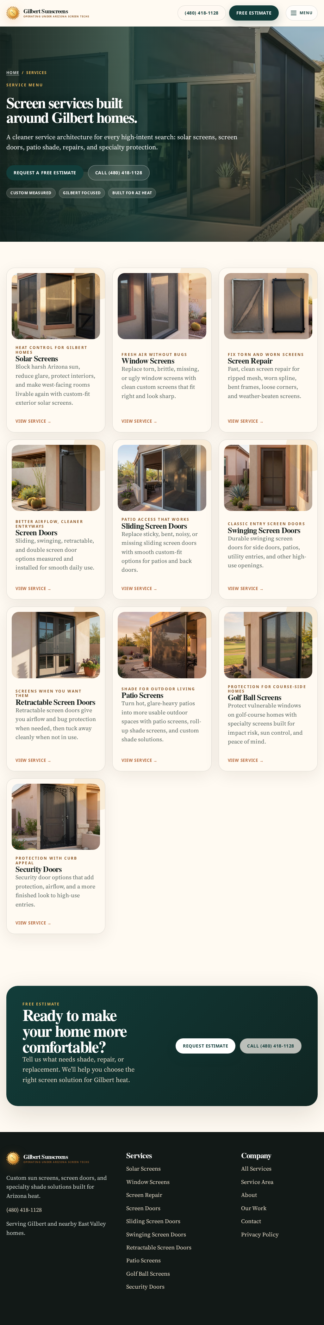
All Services (256, 1169)
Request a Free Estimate (45, 173)
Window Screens (148, 1182)
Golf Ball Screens (148, 1274)
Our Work (253, 1208)
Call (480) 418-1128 (118, 173)
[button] (302, 13)
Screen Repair (144, 1195)
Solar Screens (143, 1169)
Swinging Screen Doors (156, 1234)
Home (12, 72)
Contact (251, 1221)
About (249, 1195)
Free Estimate (253, 13)
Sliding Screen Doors (153, 1221)
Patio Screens (143, 1260)
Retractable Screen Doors (158, 1247)
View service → (34, 421)
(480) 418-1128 (202, 13)
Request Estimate (205, 1046)
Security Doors (145, 1287)
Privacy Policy (260, 1234)
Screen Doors (143, 1208)
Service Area (257, 1182)
